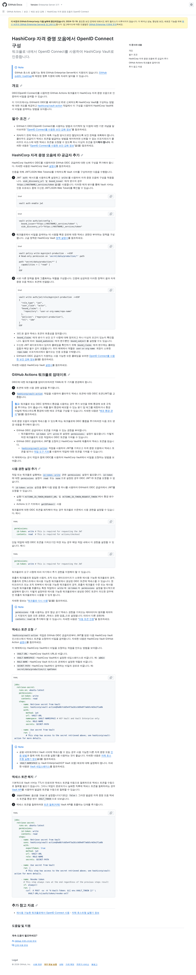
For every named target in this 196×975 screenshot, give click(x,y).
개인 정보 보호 (50, 964)
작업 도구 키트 (41, 451)
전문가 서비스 (82, 964)
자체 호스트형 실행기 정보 (85, 912)
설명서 (52, 166)
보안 (26, 11)
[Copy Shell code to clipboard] (111, 196)
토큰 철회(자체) (52, 804)
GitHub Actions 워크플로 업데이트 (39, 375)
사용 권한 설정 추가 (24, 468)
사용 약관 (37, 964)
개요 (15, 85)
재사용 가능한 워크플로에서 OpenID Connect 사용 (43, 912)
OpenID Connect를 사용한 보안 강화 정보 (49, 129)
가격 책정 (70, 964)
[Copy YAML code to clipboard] (111, 522)
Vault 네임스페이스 (40, 766)
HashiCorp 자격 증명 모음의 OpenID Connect (68, 11)
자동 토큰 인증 (86, 619)
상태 (61, 964)
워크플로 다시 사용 (38, 600)
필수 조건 (19, 119)
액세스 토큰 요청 (22, 629)
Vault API (17, 789)
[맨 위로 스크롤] (190, 969)
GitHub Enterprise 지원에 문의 (103, 24)
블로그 (94, 964)
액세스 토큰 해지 (22, 776)
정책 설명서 (62, 237)
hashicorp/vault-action (50, 105)
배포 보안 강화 (37, 11)
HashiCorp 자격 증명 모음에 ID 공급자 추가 (46, 155)
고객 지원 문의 (21, 945)
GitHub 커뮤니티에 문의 (25, 941)
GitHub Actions (14, 11)
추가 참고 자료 (23, 905)
